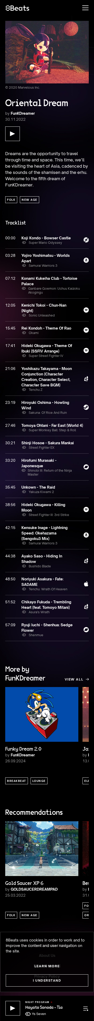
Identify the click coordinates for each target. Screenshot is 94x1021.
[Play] (12, 1008)
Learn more (47, 966)
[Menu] (83, 8)
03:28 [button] (10, 255)
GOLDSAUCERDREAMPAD (34, 889)
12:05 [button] (10, 305)
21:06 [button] (10, 368)
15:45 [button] (10, 328)
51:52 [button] (10, 602)
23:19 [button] (10, 402)
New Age (29, 199)
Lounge (39, 780)
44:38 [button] (10, 556)
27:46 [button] (10, 425)
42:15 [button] (10, 527)
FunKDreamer (23, 113)
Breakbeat (16, 780)
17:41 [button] (10, 345)
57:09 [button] (10, 625)
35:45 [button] (10, 487)
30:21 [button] (10, 443)
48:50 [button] (10, 579)
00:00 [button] (10, 238)
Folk (11, 199)
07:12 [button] (10, 278)
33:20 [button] (10, 460)
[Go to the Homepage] (17, 7)
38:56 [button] (10, 504)
